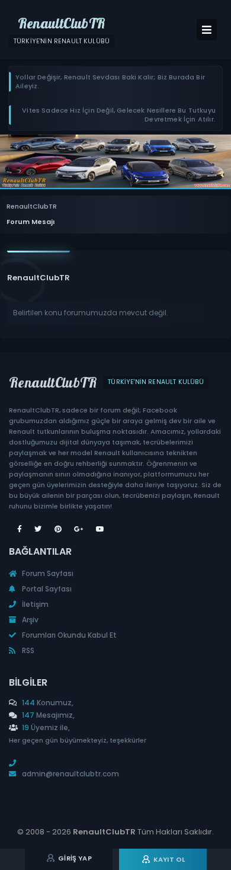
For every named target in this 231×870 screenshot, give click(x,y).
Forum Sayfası (46, 573)
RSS (27, 650)
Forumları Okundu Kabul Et (68, 635)
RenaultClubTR (32, 206)
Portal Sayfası (46, 589)
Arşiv (29, 620)
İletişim (34, 604)
